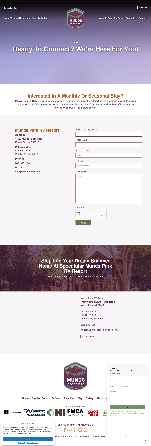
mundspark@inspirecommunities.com (99, 329)
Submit (83, 222)
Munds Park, (87, 305)
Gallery (89, 398)
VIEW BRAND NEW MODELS (60, 276)
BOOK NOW (87, 336)
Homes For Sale (10, 8)
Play (80, 398)
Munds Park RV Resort (27, 100)
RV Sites (56, 398)
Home (25, 398)
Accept (28, 439)
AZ (95, 305)
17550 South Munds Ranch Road (97, 301)
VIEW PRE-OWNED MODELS (89, 276)
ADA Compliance (76, 436)
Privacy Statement (32, 442)
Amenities (69, 398)
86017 (101, 305)
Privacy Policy (92, 436)
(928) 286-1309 (22, 162)
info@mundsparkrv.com (28, 171)
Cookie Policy (22, 442)
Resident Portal (40, 398)
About (100, 398)
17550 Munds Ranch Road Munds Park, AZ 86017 (29, 140)
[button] (52, 423)
